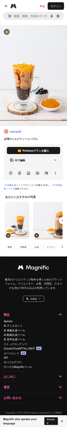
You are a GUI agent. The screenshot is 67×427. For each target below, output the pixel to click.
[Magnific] (33, 268)
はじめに (10, 376)
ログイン (56, 6)
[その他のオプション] (55, 173)
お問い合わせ (13, 398)
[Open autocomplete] (8, 16)
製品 (7, 314)
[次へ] (62, 220)
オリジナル (26, 32)
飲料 (10, 246)
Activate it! (51, 421)
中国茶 (23, 246)
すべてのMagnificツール (18, 367)
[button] (33, 299)
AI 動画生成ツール (14, 335)
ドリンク (51, 246)
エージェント (14, 353)
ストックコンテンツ (15, 344)
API (6, 357)
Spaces (8, 321)
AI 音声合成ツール (14, 339)
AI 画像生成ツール (13, 184)
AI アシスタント (13, 325)
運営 (7, 387)
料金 (42, 6)
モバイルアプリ (13, 362)
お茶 (36, 246)
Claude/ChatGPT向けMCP (22, 348)
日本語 (33, 298)
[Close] (62, 421)
